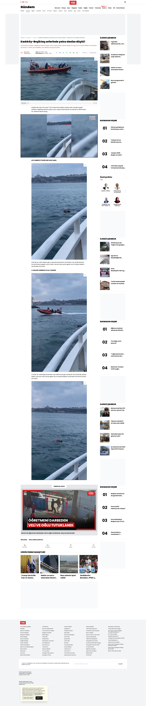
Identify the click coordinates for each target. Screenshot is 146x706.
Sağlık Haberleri (24, 641)
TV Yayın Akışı (45, 651)
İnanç (44, 11)
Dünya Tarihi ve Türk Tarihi (93, 634)
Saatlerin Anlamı (68, 630)
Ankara (60, 11)
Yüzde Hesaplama (113, 640)
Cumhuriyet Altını (68, 645)
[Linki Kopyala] (77, 52)
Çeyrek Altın (67, 638)
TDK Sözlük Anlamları (91, 628)
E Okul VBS (44, 636)
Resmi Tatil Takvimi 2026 (114, 651)
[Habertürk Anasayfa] (73, 2)
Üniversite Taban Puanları (92, 630)
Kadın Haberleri (24, 643)
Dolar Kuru (23, 651)
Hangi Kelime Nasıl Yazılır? (93, 645)
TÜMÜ (101, 179)
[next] (96, 567)
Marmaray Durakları (91, 651)
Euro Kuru (22, 653)
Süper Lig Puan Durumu (70, 655)
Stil (114, 8)
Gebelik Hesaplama (113, 636)
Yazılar (91, 8)
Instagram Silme (46, 655)
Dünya (64, 8)
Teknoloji (98, 8)
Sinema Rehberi (46, 649)
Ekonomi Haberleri (24, 630)
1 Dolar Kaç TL (67, 649)
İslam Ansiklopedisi (91, 636)
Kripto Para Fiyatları (25, 655)
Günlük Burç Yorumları (48, 641)
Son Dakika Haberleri (25, 626)
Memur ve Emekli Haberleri (26, 647)
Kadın (80, 8)
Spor (68, 8)
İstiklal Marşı (45, 634)
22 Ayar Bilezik (67, 647)
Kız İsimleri (88, 655)
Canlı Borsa (45, 626)
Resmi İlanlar (120, 8)
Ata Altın (66, 643)
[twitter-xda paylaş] (60, 52)
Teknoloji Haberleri (24, 645)
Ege (75, 11)
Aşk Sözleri (67, 632)
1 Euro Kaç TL (67, 651)
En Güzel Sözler (90, 647)
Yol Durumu (45, 647)
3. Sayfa (35, 37)
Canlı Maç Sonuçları (69, 653)
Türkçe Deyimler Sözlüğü (114, 628)
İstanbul (70, 11)
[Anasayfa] (23, 622)
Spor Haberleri (23, 636)
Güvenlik (38, 11)
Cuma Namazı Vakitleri (48, 630)
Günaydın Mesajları (69, 634)
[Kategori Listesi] (125, 2)
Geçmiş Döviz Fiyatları (113, 642)
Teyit (65, 11)
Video (110, 8)
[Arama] (21, 2)
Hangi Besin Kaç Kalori (92, 641)
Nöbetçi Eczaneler (46, 632)
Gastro (104, 8)
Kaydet (120, 664)
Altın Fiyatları (23, 649)
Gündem (28, 7)
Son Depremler (46, 643)
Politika (22, 11)
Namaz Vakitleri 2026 (47, 628)
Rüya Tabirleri (89, 632)
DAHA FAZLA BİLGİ (28, 698)
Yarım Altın (67, 641)
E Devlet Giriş (45, 638)
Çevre (79, 11)
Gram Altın (67, 636)
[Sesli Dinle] (28, 103)
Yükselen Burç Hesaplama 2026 (116, 638)
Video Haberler (90, 626)
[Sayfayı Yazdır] (73, 52)
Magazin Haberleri (25, 634)
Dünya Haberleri (24, 638)
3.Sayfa (28, 11)
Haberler (23, 37)
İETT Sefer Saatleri (112, 634)
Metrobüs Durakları (91, 649)
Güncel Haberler (24, 632)
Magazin (74, 8)
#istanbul (24, 539)
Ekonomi (57, 8)
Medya (55, 11)
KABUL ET (39, 698)
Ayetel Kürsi (67, 628)
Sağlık (86, 8)
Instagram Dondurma (48, 653)
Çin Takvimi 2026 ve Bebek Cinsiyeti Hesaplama (115, 631)
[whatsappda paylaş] (66, 52)
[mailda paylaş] (70, 52)
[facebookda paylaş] (56, 52)
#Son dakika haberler (36, 539)
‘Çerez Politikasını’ (38, 693)
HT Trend (49, 11)
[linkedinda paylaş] (63, 52)
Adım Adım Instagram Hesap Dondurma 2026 (115, 644)
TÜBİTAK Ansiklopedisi (91, 638)
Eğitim (33, 11)
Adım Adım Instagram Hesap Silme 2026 (115, 648)
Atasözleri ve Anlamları (114, 626)
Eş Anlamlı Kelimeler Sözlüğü (93, 643)
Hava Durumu (45, 645)
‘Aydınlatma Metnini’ (27, 695)
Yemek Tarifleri (68, 626)
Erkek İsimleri (89, 653)
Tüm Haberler (85, 11)
